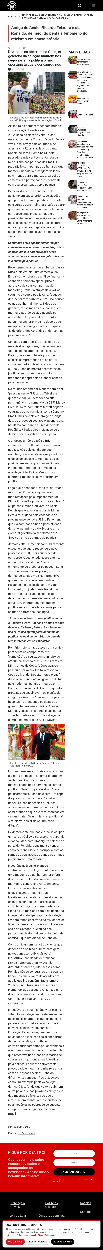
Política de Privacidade (45, 1235)
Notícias (85, 1203)
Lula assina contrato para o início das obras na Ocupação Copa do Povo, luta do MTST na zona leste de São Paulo (85, 149)
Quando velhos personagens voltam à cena (83, 62)
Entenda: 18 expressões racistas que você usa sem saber (84, 186)
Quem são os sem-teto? (85, 116)
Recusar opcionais (38, 1242)
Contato (85, 1212)
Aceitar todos (15, 1242)
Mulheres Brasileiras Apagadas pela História (83, 131)
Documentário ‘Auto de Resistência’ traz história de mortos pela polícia (85, 202)
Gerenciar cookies (63, 1242)
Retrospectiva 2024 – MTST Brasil (83, 101)
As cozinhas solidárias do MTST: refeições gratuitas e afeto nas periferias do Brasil (84, 170)
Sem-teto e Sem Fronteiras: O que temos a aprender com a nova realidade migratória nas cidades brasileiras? (84, 81)
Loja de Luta (17, 1215)
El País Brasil (26, 1133)
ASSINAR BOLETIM (74, 1171)
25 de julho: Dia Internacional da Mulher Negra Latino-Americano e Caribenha (84, 218)
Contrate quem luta (51, 1215)
